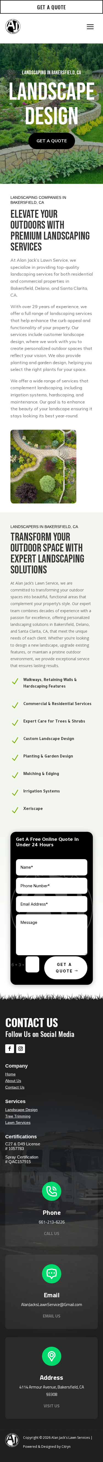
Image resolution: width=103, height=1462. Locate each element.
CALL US (51, 1233)
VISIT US (52, 1406)
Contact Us (14, 1087)
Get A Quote (64, 967)
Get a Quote (51, 7)
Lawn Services (17, 1122)
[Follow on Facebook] (9, 1048)
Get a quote (52, 140)
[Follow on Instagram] (20, 1048)
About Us (13, 1080)
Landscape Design (21, 1109)
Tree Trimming (17, 1116)
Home (10, 1074)
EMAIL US (51, 1316)
